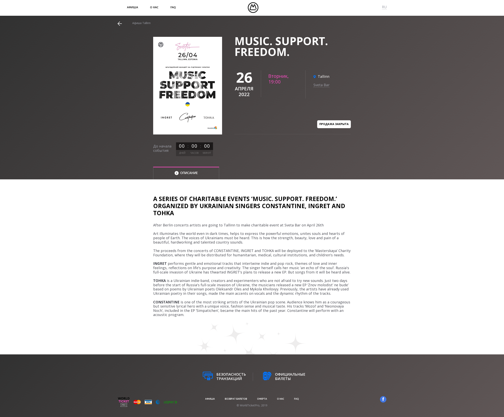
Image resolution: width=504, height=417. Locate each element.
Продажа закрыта (334, 124)
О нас (154, 7)
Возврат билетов (236, 398)
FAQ (173, 7)
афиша (132, 7)
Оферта (262, 398)
